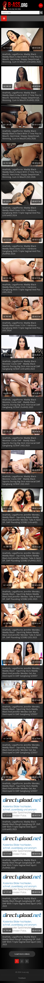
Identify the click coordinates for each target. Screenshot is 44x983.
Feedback (22, 978)
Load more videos (22, 954)
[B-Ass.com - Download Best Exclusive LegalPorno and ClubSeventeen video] (14, 5)
